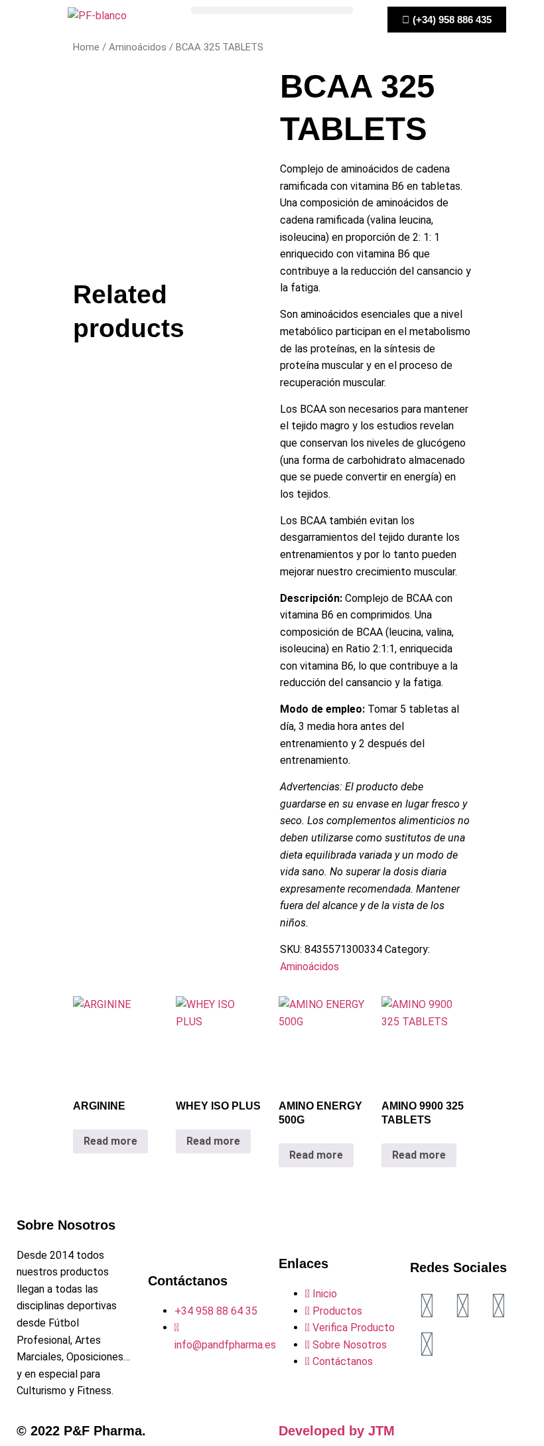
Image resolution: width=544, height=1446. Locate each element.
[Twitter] (462, 1306)
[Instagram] (498, 1306)
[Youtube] (426, 1344)
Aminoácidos (138, 47)
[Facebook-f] (426, 1306)
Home (86, 47)
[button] (271, 10)
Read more (110, 1141)
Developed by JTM (337, 1430)
